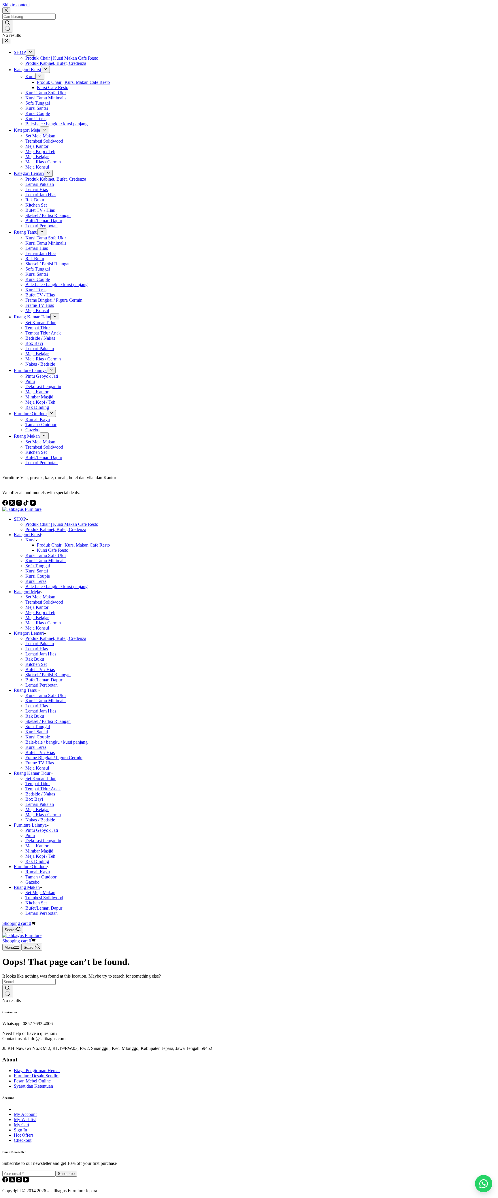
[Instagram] (19, 1180)
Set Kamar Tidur (40, 778)
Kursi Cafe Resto (52, 550)
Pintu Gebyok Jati (41, 830)
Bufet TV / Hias (40, 669)
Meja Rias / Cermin (43, 622)
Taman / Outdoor (40, 876)
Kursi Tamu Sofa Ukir (45, 555)
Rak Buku (34, 659)
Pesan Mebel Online (32, 1080)
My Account (25, 1114)
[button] (483, 1183)
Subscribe (66, 1173)
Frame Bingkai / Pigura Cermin (53, 757)
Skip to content (16, 4)
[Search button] (7, 991)
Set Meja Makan (40, 596)
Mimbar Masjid (39, 851)
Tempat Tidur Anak (43, 788)
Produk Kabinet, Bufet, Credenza (55, 529)
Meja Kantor (36, 607)
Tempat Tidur (37, 783)
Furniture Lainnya (30, 825)
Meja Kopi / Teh (40, 612)
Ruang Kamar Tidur (32, 773)
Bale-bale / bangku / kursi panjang (56, 586)
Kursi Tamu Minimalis (45, 560)
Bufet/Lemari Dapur (43, 679)
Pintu (30, 835)
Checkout (22, 1140)
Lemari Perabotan (41, 685)
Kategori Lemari (29, 633)
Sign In (20, 1129)
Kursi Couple (37, 576)
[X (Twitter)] (12, 1180)
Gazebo (32, 882)
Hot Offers (23, 1135)
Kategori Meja (27, 591)
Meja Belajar (37, 617)
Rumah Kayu (37, 871)
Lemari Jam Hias (40, 653)
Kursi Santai (36, 570)
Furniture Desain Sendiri (36, 1075)
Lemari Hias (36, 648)
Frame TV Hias (39, 762)
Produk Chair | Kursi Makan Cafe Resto (61, 524)
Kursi (30, 539)
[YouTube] (26, 1180)
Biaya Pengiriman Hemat (37, 1070)
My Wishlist (25, 1119)
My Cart (21, 1124)
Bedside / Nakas (40, 793)
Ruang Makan (27, 887)
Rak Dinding (37, 861)
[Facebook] (5, 1180)
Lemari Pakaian (39, 643)
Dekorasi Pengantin (43, 840)
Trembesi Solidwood (44, 602)
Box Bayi (34, 799)
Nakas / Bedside (40, 819)
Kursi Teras (35, 581)
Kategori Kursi (27, 534)
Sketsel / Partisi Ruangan (48, 674)
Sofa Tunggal (37, 565)
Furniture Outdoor (30, 866)
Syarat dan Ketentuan (33, 1086)
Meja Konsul (37, 628)
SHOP (20, 519)
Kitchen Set (36, 664)
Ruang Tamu (25, 690)
